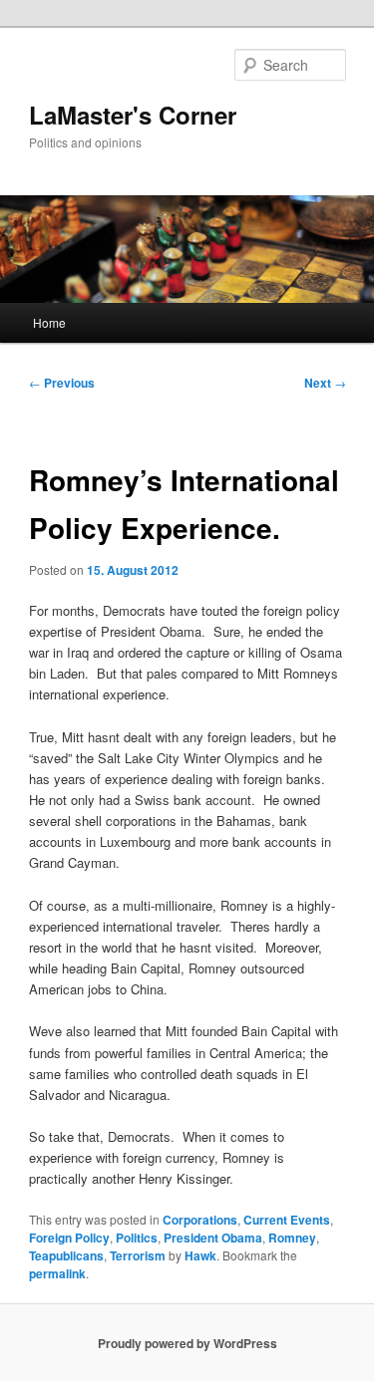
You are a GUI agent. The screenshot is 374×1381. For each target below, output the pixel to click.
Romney (292, 1237)
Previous (62, 383)
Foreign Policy (69, 1237)
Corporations (200, 1220)
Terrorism (138, 1255)
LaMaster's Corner (132, 115)
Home (49, 322)
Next (325, 383)
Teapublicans (66, 1255)
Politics (137, 1237)
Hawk (200, 1255)
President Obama (213, 1237)
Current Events (286, 1220)
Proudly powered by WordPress (187, 1343)
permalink (57, 1273)
